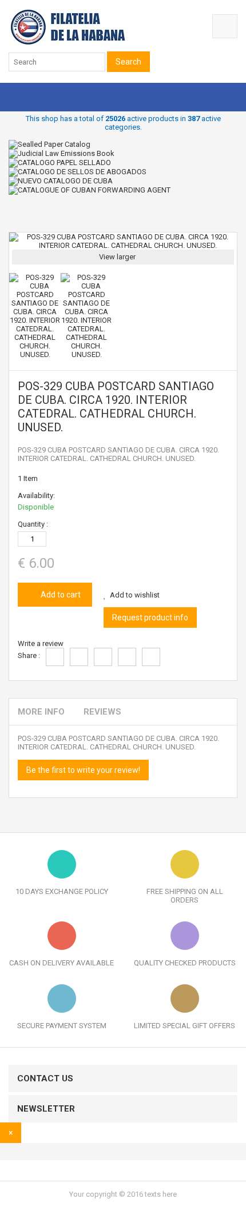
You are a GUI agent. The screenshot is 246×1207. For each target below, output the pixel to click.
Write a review (41, 643)
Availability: (36, 495)
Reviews (102, 712)
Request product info (150, 617)
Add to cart (60, 594)
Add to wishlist (135, 595)
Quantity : (33, 524)
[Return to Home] (11, 216)
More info (41, 712)
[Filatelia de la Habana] (83, 43)
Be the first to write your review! (83, 770)
